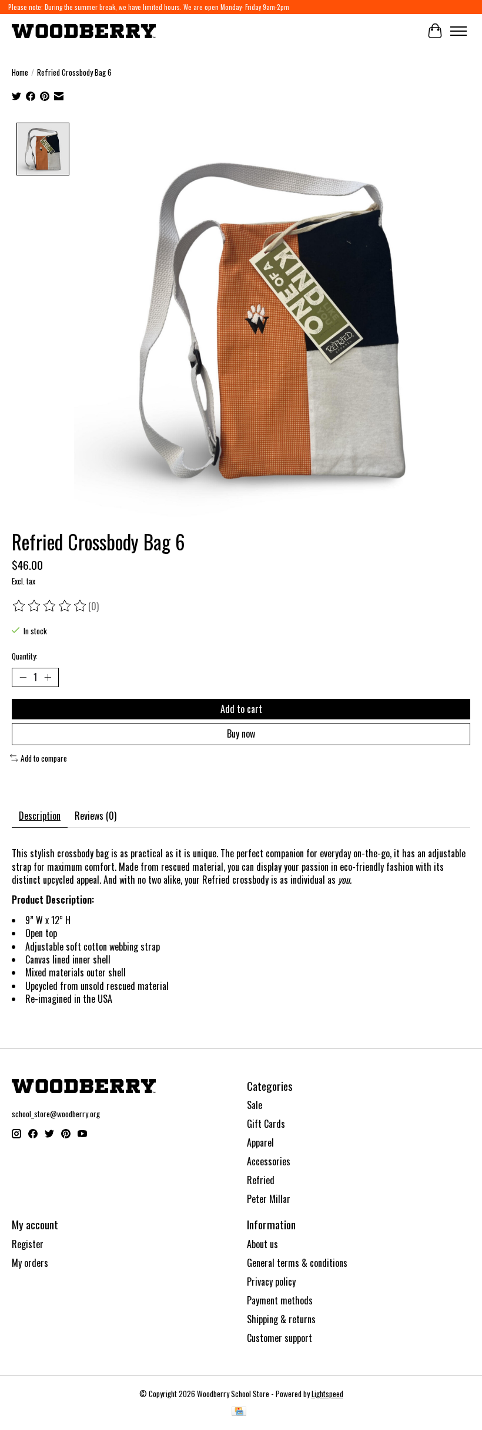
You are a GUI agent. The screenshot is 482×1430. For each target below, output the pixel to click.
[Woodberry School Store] (84, 31)
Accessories (268, 1161)
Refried (261, 1180)
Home (20, 72)
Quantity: (25, 656)
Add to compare (44, 758)
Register (27, 1244)
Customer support (279, 1338)
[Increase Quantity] (47, 677)
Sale (254, 1105)
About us (262, 1244)
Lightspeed (327, 1393)
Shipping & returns (281, 1319)
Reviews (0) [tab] (95, 816)
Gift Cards (266, 1124)
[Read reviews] (50, 606)
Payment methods (280, 1300)
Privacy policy (271, 1282)
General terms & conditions (297, 1263)
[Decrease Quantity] (23, 677)
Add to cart (241, 709)
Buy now (241, 733)
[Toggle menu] (458, 31)
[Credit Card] (239, 1412)
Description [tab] (40, 816)
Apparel (260, 1142)
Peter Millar (268, 1199)
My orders (30, 1263)
